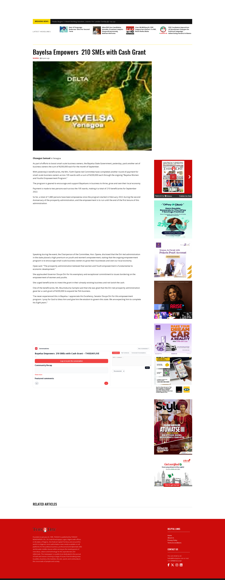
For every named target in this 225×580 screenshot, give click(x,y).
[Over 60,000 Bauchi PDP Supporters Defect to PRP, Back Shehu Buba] (130, 30)
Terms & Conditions (174, 543)
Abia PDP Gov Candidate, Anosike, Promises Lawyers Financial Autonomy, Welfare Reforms (112, 30)
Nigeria (36, 58)
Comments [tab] (116, 352)
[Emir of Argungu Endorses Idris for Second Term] (64, 29)
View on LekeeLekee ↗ (143, 348)
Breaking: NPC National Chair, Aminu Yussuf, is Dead (72, 21)
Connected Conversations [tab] (139, 352)
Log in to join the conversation (71, 361)
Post (147, 367)
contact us (174, 561)
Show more (38, 374)
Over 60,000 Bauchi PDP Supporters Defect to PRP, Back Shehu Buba (145, 29)
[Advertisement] (92, 326)
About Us (171, 538)
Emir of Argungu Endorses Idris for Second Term (79, 29)
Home (170, 535)
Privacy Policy (172, 540)
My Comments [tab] (125, 352)
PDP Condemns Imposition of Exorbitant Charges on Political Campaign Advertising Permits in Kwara (179, 30)
